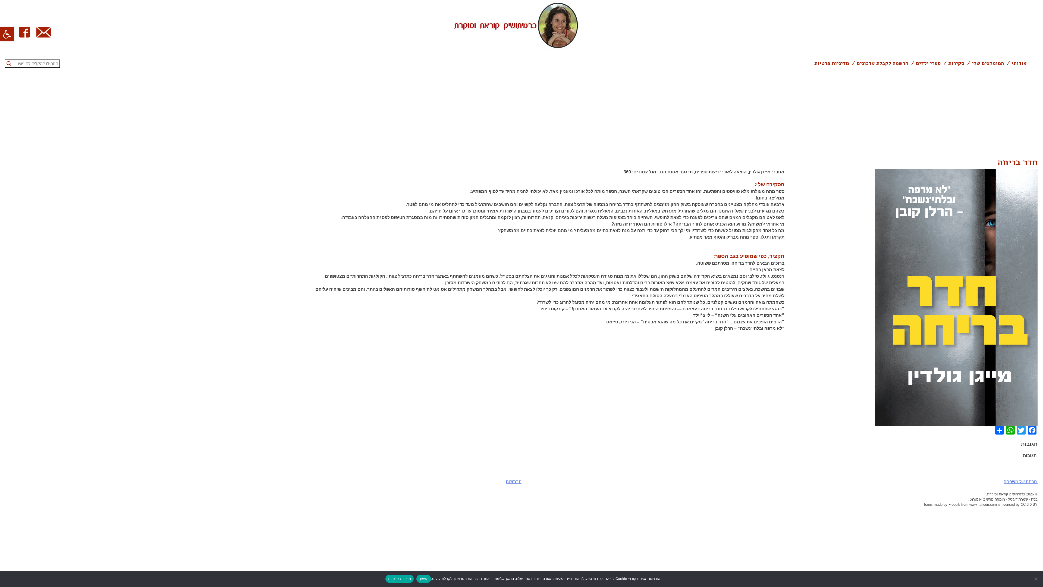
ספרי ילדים (928, 63)
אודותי (1019, 63)
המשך (423, 578)
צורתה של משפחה (1021, 481)
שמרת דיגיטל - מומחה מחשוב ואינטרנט (998, 499)
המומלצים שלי (988, 63)
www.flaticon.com (983, 504)
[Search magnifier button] (9, 63)
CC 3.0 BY (1029, 504)
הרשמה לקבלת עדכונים (882, 63)
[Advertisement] (521, 115)
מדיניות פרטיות (831, 63)
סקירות (956, 63)
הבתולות (514, 481)
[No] (1036, 579)
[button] (7, 34)
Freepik (954, 504)
